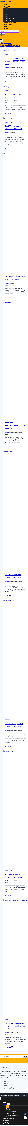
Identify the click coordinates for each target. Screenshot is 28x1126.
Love (7, 9)
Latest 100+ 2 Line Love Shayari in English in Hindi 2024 (15, 1026)
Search (25, 1056)
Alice (7, 67)
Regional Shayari (10, 20)
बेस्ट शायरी (7, 54)
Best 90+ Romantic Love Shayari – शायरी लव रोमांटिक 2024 (15, 61)
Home (5, 4)
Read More (9, 82)
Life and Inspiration (10, 14)
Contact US (7, 28)
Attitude (8, 12)
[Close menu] (0, 1098)
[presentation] (15, 51)
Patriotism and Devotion (11, 18)
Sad (7, 11)
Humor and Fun (9, 16)
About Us (6, 26)
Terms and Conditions (10, 22)
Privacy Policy (8, 24)
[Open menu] (1, 40)
